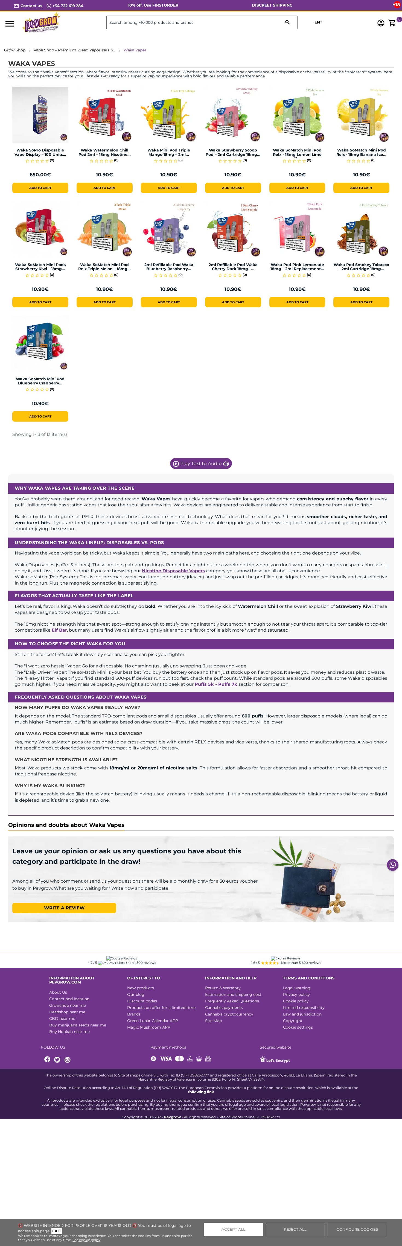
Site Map (213, 1020)
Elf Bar (59, 630)
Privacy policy (296, 994)
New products (140, 987)
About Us (58, 992)
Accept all (233, 1229)
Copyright (292, 1020)
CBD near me (62, 1018)
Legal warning (296, 987)
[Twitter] (58, 1060)
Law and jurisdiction (302, 1014)
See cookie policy (86, 1240)
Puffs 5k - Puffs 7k (216, 684)
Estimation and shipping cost (233, 994)
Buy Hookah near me (69, 1031)
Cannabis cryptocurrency (229, 1014)
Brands (134, 1014)
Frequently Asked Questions (232, 1001)
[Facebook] (47, 1060)
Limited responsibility (304, 1007)
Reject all (295, 1229)
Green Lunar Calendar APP (152, 1020)
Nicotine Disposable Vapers (173, 570)
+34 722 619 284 (67, 5)
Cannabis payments (224, 1007)
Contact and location (69, 998)
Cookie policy (296, 1001)
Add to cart (40, 188)
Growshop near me (67, 1005)
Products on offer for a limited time (161, 1007)
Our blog (135, 994)
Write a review (64, 908)
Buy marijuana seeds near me (77, 1025)
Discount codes (142, 1001)
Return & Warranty (223, 987)
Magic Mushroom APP (148, 1027)
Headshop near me (67, 1011)
